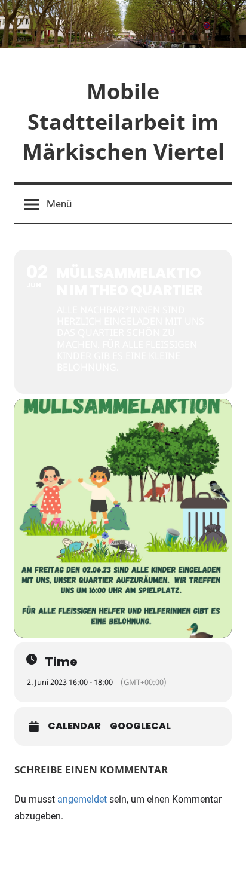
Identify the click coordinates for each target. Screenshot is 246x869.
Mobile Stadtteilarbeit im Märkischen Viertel (123, 121)
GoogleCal (140, 726)
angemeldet (82, 799)
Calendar (74, 726)
